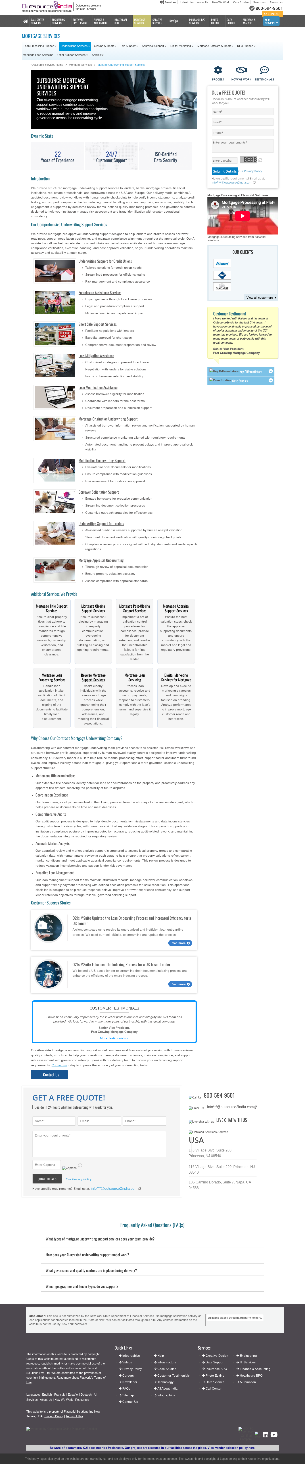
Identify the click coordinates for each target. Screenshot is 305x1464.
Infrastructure (166, 1362)
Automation (248, 1382)
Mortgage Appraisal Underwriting (101, 560)
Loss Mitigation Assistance (96, 355)
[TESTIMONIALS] (264, 70)
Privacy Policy (53, 1416)
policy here (247, 1447)
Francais (59, 1394)
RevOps (173, 20)
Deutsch (86, 1394)
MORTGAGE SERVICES (139, 21)
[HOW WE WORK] (241, 70)
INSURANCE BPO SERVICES (197, 21)
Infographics (166, 1395)
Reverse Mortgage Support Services (93, 677)
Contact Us (51, 1074)
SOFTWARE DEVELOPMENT (80, 21)
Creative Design (217, 1355)
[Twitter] (258, 1437)
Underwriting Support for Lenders (101, 523)
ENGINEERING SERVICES (58, 21)
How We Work (221, 2)
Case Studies (241, 2)
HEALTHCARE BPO (121, 21)
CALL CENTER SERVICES (37, 21)
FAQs (126, 1388)
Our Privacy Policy (250, 171)
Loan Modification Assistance (98, 387)
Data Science (215, 1382)
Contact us (59, 1065)
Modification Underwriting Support (102, 460)
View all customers (260, 297)
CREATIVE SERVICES (157, 21)
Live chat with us (231, 1120)
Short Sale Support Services (98, 324)
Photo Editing (215, 1375)
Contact (274, 14)
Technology (165, 1382)
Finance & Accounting (255, 1369)
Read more (178, 943)
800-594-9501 (269, 8)
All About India (167, 1388)
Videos (127, 1362)
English (47, 1394)
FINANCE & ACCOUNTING (100, 21)
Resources (276, 2)
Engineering (248, 1355)
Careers (128, 1375)
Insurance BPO (216, 1369)
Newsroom (259, 2)
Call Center (213, 1388)
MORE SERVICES (270, 21)
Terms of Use (74, 1416)
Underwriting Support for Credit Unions (105, 261)
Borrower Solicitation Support (99, 492)
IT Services (248, 1362)
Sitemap (128, 1395)
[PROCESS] (218, 70)
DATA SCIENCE (231, 21)
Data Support (215, 1362)
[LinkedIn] (265, 1436)
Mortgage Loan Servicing (38, 55)
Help (160, 1355)
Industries (187, 2)
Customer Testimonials (173, 1375)
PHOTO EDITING (215, 21)
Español (73, 1394)
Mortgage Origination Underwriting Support (108, 419)
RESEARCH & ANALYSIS (249, 21)
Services (170, 2)
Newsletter (129, 1382)
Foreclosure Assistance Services (100, 292)
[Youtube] (274, 1436)
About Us (203, 2)
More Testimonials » (114, 1038)
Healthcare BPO (251, 1375)
